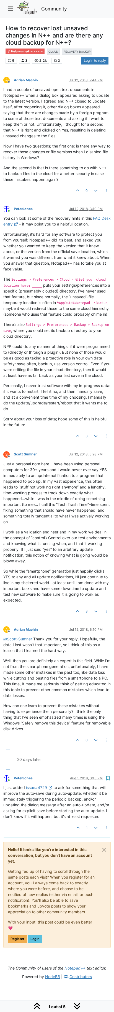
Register (17, 939)
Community (54, 9)
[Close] (104, 849)
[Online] (8, 208)
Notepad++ (75, 968)
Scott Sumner (25, 454)
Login (34, 939)
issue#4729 (36, 787)
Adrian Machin (26, 80)
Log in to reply (95, 60)
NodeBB (52, 976)
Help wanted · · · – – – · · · (27, 51)
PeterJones (23, 209)
